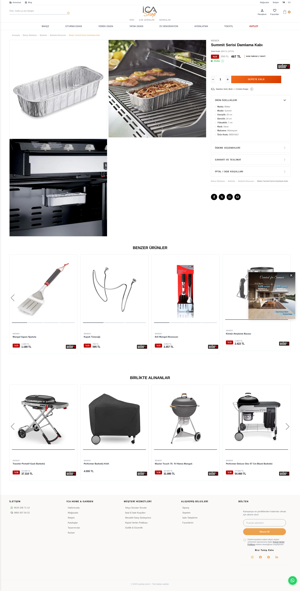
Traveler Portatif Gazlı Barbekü (29, 463)
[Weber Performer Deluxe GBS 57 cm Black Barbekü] (256, 418)
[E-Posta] (237, 197)
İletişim (276, 2)
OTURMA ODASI (73, 26)
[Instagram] (252, 557)
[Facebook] (214, 197)
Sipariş (185, 507)
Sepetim (186, 512)
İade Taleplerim (190, 517)
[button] (19, 322)
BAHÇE (45, 26)
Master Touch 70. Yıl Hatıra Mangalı (173, 463)
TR (283, 2)
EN (289, 2)
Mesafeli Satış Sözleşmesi (138, 517)
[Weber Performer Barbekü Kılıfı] (114, 418)
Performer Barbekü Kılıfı (96, 463)
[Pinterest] (268, 557)
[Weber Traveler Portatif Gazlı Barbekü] (43, 418)
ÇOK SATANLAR (146, 20)
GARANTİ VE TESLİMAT (228, 160)
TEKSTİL (228, 26)
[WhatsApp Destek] (292, 580)
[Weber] (70, 346)
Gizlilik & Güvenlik (134, 527)
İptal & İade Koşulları (135, 512)
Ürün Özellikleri (226, 100)
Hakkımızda (74, 507)
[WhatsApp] (230, 197)
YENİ (131, 20)
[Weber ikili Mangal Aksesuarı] (185, 289)
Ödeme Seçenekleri (227, 148)
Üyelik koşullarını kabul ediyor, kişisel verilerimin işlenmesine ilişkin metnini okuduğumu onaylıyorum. (266, 542)
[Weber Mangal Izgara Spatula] (43, 289)
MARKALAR (165, 20)
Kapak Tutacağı (92, 337)
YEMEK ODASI (105, 26)
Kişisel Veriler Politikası (136, 522)
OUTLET (253, 26)
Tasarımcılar (74, 527)
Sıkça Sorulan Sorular (136, 507)
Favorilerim (187, 522)
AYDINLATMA (201, 26)
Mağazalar (264, 2)
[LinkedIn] (277, 557)
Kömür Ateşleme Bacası (238, 333)
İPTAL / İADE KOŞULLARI (229, 171)
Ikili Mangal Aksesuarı (166, 337)
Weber (16, 334)
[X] (222, 197)
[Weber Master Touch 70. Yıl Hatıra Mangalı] (185, 418)
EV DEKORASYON (169, 26)
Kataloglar (73, 522)
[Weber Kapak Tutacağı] (114, 289)
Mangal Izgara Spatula (24, 337)
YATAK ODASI (136, 26)
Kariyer (71, 532)
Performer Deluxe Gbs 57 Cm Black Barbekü (249, 463)
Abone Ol (265, 531)
